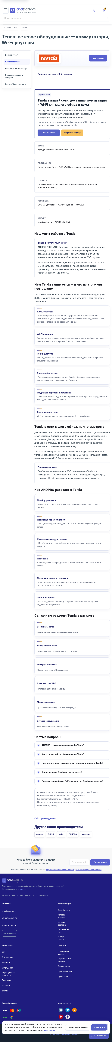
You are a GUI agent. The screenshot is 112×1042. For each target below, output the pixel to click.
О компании (7, 957)
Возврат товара (61, 937)
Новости (6, 962)
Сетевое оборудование (48, 721)
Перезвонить (10, 933)
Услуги (5, 991)
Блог (4, 952)
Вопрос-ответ (11, 55)
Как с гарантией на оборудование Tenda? (63, 754)
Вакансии (6, 980)
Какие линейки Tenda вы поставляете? (62, 772)
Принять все (99, 1027)
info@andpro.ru (9, 911)
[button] (5, 10)
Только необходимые (78, 1027)
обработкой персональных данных (60, 870)
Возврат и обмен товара (16, 68)
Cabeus (39, 834)
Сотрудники (7, 968)
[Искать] (107, 18)
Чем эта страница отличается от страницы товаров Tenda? (72, 763)
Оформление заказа (63, 952)
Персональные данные (64, 959)
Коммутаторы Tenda (47, 645)
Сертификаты (64, 910)
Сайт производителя (45, 818)
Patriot (51, 834)
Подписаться (100, 862)
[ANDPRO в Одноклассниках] (74, 1010)
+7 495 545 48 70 (9, 918)
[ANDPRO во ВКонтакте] (61, 1010)
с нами (23, 889)
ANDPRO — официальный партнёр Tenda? (63, 745)
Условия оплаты (61, 916)
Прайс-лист (63, 977)
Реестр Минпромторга (15, 84)
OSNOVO (73, 834)
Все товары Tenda (45, 627)
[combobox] (56, 18)
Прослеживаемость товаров (14, 76)
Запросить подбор (72, 133)
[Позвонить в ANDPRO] (94, 10)
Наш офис (6, 985)
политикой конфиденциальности (88, 870)
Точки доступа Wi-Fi (46, 683)
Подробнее (49, 1030)
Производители (10, 27)
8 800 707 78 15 (9, 925)
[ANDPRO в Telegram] (68, 1010)
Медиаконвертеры (46, 702)
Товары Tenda (98, 58)
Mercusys (86, 834)
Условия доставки (62, 923)
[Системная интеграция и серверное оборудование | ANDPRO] (49, 10)
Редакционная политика (8, 974)
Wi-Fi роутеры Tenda (47, 664)
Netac (61, 834)
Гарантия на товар (63, 930)
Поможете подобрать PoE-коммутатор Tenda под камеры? (72, 781)
